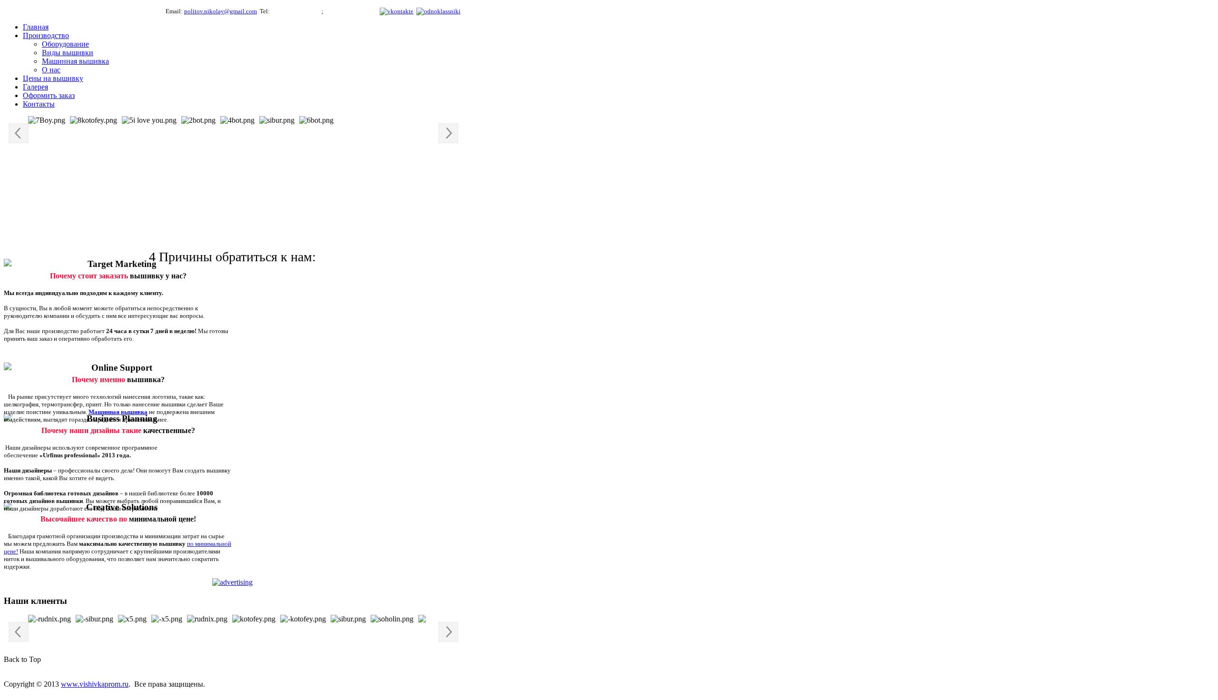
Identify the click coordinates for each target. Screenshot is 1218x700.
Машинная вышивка (117, 411)
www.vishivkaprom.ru (94, 684)
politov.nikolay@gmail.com (220, 11)
